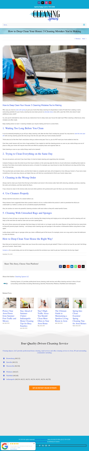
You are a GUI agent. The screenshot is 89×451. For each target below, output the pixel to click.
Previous (78, 38)
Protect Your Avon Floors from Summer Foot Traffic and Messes (9, 315)
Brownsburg (10, 358)
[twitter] (43, 445)
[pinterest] (49, 445)
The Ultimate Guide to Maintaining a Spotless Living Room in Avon (61, 315)
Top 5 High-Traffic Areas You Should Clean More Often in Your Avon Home (43, 317)
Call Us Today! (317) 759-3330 (44, 7)
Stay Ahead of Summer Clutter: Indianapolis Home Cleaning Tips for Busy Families (26, 318)
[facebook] (40, 445)
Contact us (6, 250)
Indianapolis (10, 379)
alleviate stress (48, 112)
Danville (9, 362)
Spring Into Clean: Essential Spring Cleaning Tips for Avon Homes (79, 317)
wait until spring (21, 110)
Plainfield (9, 376)
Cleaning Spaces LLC (22, 277)
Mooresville (10, 366)
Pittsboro (9, 372)
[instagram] (46, 445)
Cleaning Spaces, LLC (41, 439)
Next (83, 38)
